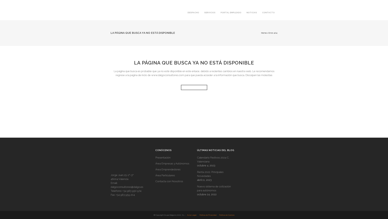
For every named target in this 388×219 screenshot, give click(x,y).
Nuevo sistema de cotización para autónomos (214, 188)
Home (264, 33)
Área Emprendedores (168, 169)
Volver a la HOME (194, 87)
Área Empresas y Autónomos (172, 163)
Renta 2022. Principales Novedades (210, 173)
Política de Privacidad (208, 215)
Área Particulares (165, 175)
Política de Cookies (226, 215)
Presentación (163, 157)
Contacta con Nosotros (169, 181)
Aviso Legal (191, 215)
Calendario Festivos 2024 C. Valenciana (213, 159)
